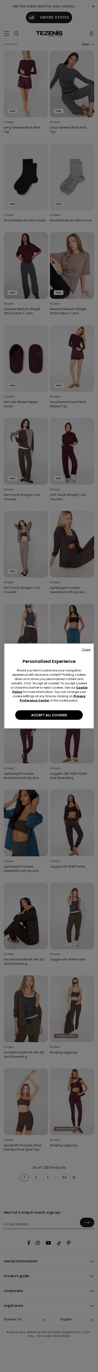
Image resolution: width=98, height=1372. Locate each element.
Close (86, 650)
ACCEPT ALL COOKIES (49, 715)
